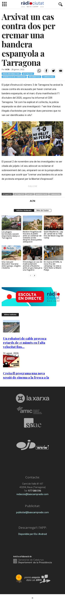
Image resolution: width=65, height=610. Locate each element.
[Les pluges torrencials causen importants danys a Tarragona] (11, 223)
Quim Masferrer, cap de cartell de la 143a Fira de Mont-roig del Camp (53, 234)
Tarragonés (48, 77)
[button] (60, 4)
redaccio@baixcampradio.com (32, 494)
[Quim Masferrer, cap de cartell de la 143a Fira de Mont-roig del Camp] (53, 223)
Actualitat (28, 74)
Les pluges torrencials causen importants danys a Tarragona (11, 235)
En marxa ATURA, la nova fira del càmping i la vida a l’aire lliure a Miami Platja (53, 266)
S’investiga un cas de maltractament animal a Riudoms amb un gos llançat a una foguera (32, 266)
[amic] (32, 410)
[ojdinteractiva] (32, 446)
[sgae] (32, 423)
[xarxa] (32, 398)
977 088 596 (34, 490)
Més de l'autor (42, 210)
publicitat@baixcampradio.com (32, 512)
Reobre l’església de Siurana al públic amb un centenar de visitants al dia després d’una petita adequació (32, 236)
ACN (7, 69)
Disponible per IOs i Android (32, 534)
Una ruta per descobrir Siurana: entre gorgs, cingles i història (11, 265)
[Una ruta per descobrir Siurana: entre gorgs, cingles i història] (11, 253)
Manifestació (42, 194)
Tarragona (55, 194)
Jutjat (30, 194)
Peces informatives (11, 74)
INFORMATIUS (34, 77)
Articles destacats (24, 210)
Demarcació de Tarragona (14, 77)
